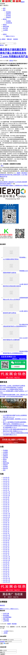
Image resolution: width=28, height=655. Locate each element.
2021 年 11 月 (6, 580)
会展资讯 (8, 13)
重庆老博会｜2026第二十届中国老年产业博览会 (12, 385)
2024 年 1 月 (6, 533)
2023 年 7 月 (6, 544)
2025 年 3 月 (6, 508)
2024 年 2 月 (6, 531)
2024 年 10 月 (6, 517)
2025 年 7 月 (6, 501)
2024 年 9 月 (6, 519)
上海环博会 (6, 620)
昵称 (1, 650)
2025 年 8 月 (6, 499)
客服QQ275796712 (5, 608)
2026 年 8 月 (6, 477)
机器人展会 (6, 619)
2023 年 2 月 (6, 553)
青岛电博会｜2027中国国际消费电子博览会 (11, 389)
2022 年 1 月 (6, 576)
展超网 (22, 1)
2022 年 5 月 (6, 569)
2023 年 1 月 (6, 555)
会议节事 (5, 28)
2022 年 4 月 (6, 571)
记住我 (7, 643)
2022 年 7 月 (6, 565)
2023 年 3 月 (6, 551)
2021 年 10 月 (6, 582)
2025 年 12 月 (6, 492)
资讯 (4, 10)
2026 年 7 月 (6, 479)
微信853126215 (14, 608)
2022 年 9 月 (6, 562)
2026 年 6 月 (6, 481)
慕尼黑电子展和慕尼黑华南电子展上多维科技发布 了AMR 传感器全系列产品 (14, 53)
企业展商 (5, 30)
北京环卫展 (6, 613)
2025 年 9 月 (6, 497)
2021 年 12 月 (6, 578)
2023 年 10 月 (6, 538)
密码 (6, 641)
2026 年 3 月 (6, 486)
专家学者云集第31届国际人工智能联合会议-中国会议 (14, 185)
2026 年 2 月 (6, 488)
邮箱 (1, 652)
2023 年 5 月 (6, 547)
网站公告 (5, 468)
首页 (4, 8)
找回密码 (15, 39)
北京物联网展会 (7, 617)
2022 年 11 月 (6, 558)
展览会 (5, 19)
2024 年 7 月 (6, 522)
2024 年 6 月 (6, 524)
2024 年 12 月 (6, 513)
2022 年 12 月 (6, 556)
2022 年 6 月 (6, 567)
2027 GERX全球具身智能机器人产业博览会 (11, 387)
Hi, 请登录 (2, 39)
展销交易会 (6, 26)
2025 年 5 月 (6, 504)
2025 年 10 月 (6, 495)
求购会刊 (8, 17)
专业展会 (8, 21)
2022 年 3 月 (6, 573)
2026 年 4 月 (6, 484)
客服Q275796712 (10, 36)
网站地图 (14, 623)
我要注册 (9, 39)
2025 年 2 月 (6, 510)
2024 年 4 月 (6, 528)
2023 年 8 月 (6, 542)
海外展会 (8, 12)
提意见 (5, 34)
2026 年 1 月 (6, 490)
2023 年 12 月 (6, 535)
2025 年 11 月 (6, 493)
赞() (1, 165)
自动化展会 (6, 615)
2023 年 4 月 (6, 549)
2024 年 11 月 (6, 515)
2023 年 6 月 (6, 546)
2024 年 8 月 (6, 520)
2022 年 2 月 (6, 574)
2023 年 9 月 (6, 540)
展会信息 (2, 605)
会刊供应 (8, 15)
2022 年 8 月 (6, 564)
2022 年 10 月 (6, 560)
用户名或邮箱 (3, 639)
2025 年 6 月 (6, 502)
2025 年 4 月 (6, 506)
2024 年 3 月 (6, 529)
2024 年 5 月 (6, 526)
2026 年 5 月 (6, 483)
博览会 (5, 24)
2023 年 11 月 (6, 537)
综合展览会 (9, 22)
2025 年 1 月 (6, 511)
